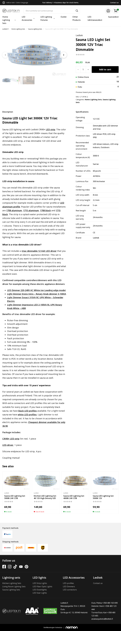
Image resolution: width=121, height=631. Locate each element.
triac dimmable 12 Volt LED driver (39, 251)
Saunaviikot (113, 17)
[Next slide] (64, 55)
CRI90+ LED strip (10, 438)
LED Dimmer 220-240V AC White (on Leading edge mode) (36, 290)
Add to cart (105, 69)
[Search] (77, 11)
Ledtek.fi (5, 29)
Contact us (114, 2)
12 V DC (96, 119)
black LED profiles (27, 410)
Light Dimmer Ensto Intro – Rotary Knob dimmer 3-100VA (36, 293)
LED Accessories (27, 18)
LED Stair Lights (40, 593)
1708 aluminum (14, 210)
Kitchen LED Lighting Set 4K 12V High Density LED (45, 497)
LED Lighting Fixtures (46, 18)
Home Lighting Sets (6, 20)
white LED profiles (27, 414)
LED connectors (70, 589)
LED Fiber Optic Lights (42, 586)
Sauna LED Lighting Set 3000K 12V (103, 497)
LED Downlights (40, 589)
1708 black (45, 210)
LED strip (50, 129)
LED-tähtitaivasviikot (95, 18)
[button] (115, 11)
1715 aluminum (31, 210)
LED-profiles (68, 583)
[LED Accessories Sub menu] (34, 18)
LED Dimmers (69, 586)
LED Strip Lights (40, 583)
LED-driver (7, 445)
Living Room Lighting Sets (14, 586)
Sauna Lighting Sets (35, 29)
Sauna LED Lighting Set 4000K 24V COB (73, 497)
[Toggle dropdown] (3, 2)
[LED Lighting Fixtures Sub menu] (54, 18)
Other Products (76, 18)
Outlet (64, 17)
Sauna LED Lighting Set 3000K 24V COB (14, 497)
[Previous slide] (5, 55)
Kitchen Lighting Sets (11, 583)
